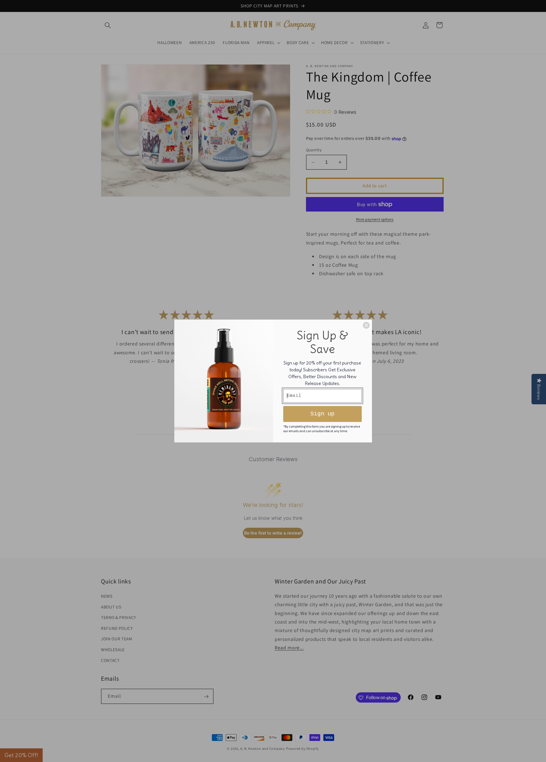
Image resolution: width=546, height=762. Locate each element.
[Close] (366, 325)
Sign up (322, 414)
